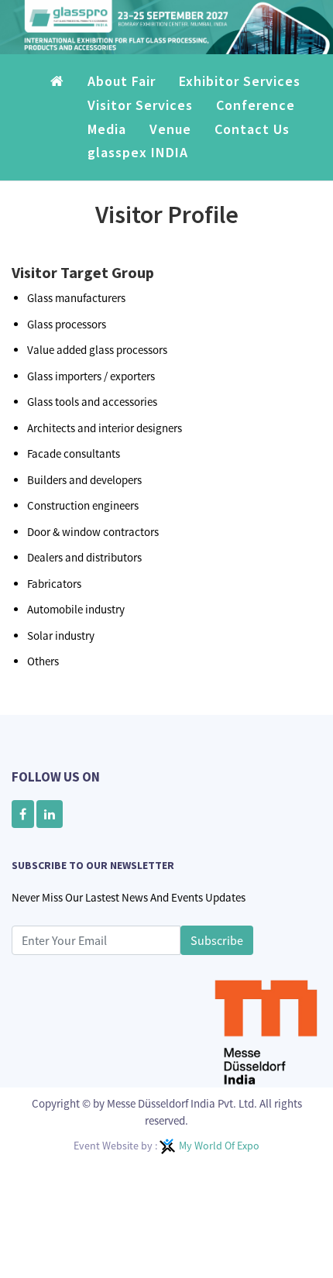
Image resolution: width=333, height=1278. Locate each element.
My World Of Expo (219, 1156)
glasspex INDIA (138, 163)
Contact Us (252, 140)
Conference (255, 116)
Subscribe (217, 951)
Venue (170, 140)
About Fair (122, 92)
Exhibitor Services (239, 92)
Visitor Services (140, 116)
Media (107, 140)
